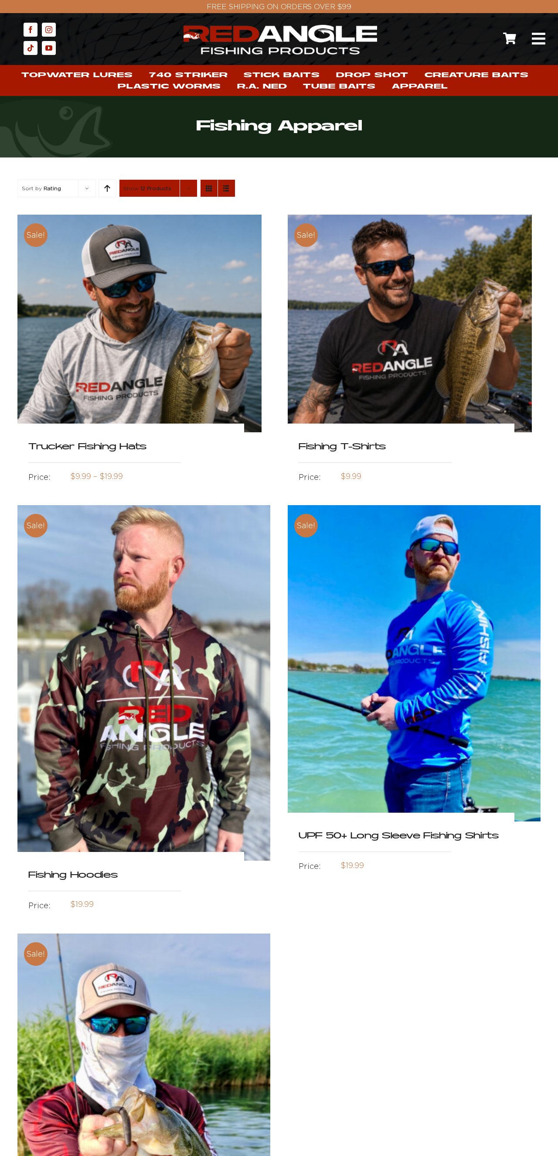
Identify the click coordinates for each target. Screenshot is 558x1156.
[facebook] (30, 30)
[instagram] (49, 30)
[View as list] (226, 188)
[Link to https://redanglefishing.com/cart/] (509, 38)
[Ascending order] (107, 188)
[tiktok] (30, 48)
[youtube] (49, 48)
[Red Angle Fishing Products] (280, 28)
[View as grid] (209, 188)
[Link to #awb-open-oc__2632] (538, 39)
